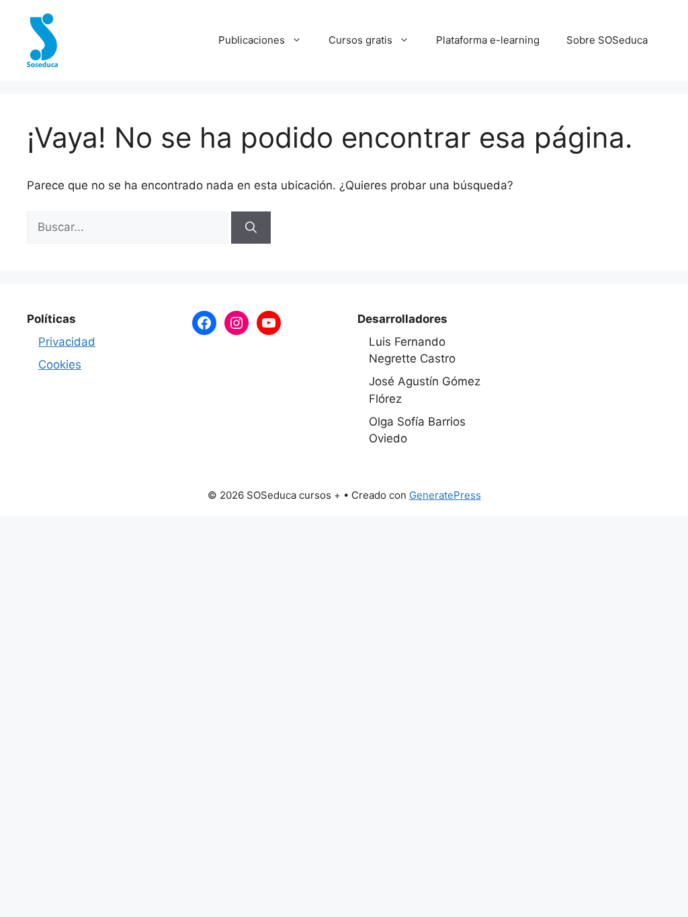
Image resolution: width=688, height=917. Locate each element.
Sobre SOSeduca (607, 40)
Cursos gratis (360, 40)
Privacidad (66, 341)
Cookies (59, 364)
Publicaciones (251, 40)
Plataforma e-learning (488, 40)
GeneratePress (445, 495)
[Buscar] (251, 227)
